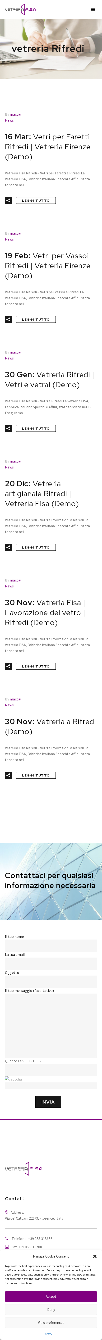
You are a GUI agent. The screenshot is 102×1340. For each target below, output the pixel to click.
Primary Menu (92, 9)
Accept (51, 1296)
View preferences (51, 1322)
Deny (51, 1309)
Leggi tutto (36, 200)
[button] (95, 1256)
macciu (15, 114)
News (48, 1333)
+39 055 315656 (40, 1238)
